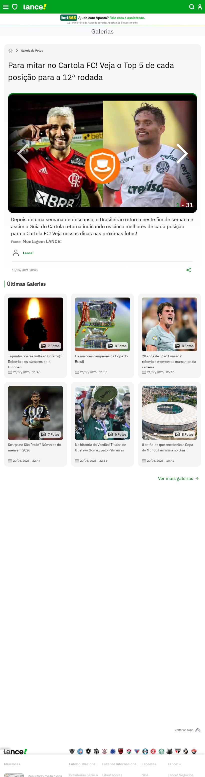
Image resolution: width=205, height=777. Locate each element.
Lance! (28, 253)
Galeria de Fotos (32, 50)
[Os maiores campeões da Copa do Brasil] (102, 336)
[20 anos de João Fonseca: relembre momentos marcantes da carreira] (169, 336)
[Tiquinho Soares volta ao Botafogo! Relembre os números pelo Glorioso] (35, 336)
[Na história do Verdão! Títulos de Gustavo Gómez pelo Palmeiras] (102, 424)
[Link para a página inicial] (10, 50)
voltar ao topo (184, 730)
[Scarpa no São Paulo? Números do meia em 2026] (35, 424)
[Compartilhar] (188, 270)
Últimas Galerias (26, 284)
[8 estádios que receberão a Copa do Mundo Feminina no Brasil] (169, 424)
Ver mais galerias (175, 478)
